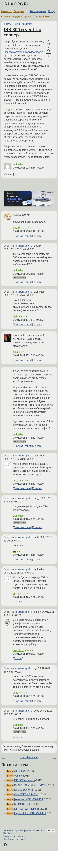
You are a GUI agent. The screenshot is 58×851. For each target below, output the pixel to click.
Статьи (5, 16)
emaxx (16, 352)
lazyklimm (18, 650)
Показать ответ (22, 236)
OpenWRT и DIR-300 (26, 794)
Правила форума (23, 830)
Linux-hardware (23, 24)
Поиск (47, 16)
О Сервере (8, 830)
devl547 (17, 228)
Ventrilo (18, 775)
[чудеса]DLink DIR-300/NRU (30, 813)
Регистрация (38, 11)
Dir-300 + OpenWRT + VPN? (30, 785)
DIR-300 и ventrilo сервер (22, 32)
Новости (6, 11)
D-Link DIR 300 (22, 804)
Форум (16, 16)
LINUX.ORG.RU (15, 4)
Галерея (18, 11)
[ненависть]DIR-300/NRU (28, 799)
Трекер (37, 16)
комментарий (22, 245)
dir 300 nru (20, 771)
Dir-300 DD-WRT (23, 790)
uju (14, 551)
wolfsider (18, 164)
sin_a (16, 480)
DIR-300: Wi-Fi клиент (26, 808)
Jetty (15, 316)
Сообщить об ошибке (13, 836)
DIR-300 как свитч (24, 780)
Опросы (26, 16)
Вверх (51, 831)
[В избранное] (48, 42)
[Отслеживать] (48, 52)
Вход (51, 11)
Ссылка (8, 174)
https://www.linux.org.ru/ (14, 839)
